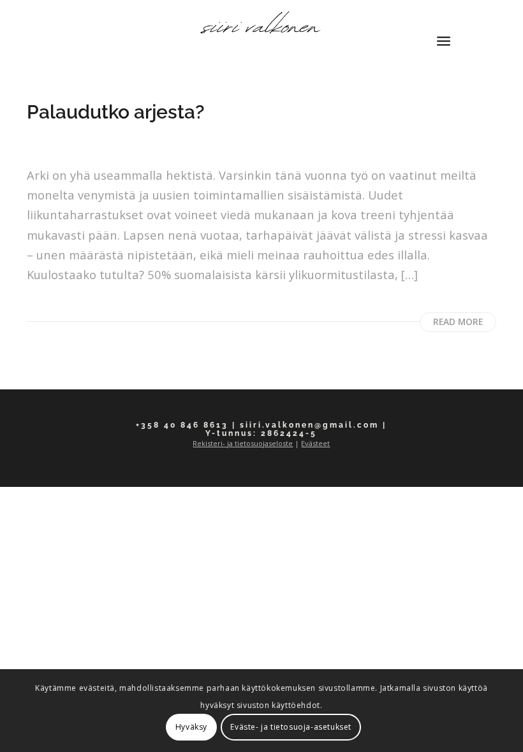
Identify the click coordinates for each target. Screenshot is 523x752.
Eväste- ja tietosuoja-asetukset (290, 726)
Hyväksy (191, 726)
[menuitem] (443, 28)
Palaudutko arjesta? (115, 112)
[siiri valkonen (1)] (261, 28)
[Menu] (443, 28)
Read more (458, 321)
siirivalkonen (65, 144)
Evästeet (315, 443)
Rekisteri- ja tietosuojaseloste (243, 443)
